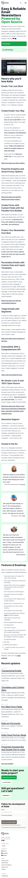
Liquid (5, 615)
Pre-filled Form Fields (11, 706)
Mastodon (5, 853)
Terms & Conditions (6, 865)
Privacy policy (5, 860)
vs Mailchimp (4, 875)
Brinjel (24, 515)
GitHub (4, 851)
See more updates (7, 763)
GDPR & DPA (4, 862)
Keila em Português (10, 723)
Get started (6, 44)
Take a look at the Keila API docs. (11, 375)
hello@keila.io (6, 795)
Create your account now (9, 777)
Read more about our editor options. (13, 163)
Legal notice (4, 867)
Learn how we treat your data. (14, 825)
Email (2, 809)
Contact (3, 869)
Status (3, 845)
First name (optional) (6, 815)
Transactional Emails (11, 670)
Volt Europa (22, 484)
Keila (6, 3)
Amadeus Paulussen (20, 554)
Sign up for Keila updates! (9, 822)
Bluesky (5, 855)
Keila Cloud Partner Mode (13, 735)
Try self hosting (7, 50)
